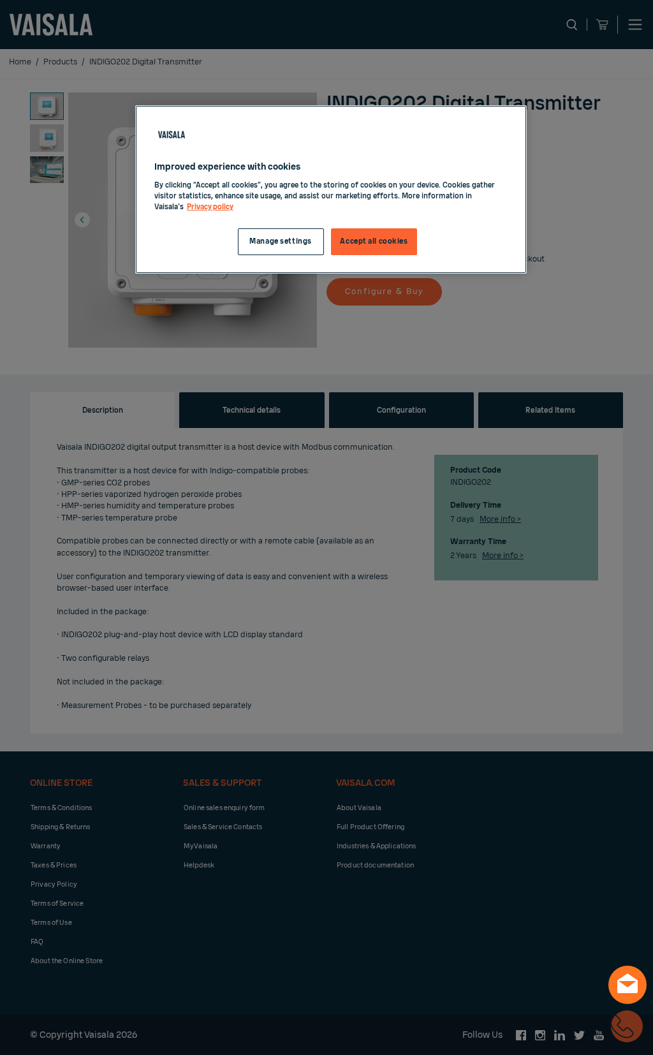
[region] (331, 189)
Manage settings (280, 241)
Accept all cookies (373, 241)
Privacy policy (210, 207)
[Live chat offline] (627, 985)
